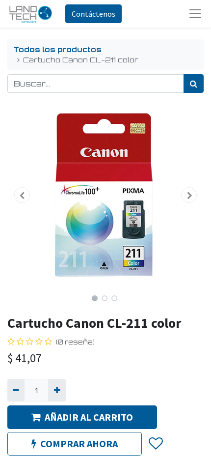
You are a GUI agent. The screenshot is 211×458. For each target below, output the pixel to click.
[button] (22, 195)
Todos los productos (57, 49)
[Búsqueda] (194, 83)
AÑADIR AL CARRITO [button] (89, 417)
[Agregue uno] (56, 390)
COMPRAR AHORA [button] (79, 443)
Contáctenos (93, 14)
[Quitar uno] (16, 390)
